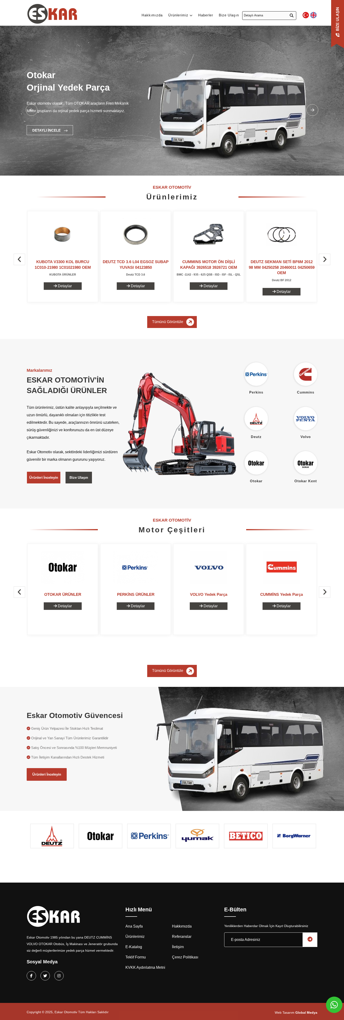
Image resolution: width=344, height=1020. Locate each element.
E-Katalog (133, 947)
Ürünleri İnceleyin (43, 477)
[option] (172, 110)
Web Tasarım (296, 1012)
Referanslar (181, 937)
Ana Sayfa (134, 926)
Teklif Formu (135, 957)
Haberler (205, 15)
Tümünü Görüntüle (168, 322)
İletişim (178, 947)
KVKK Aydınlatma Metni (145, 967)
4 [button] (98, 166)
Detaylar (64, 286)
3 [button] (91, 166)
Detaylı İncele (47, 130)
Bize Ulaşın (229, 15)
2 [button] (84, 166)
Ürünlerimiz (179, 15)
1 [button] (77, 166)
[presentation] (19, 259)
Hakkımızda (152, 15)
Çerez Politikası (185, 957)
